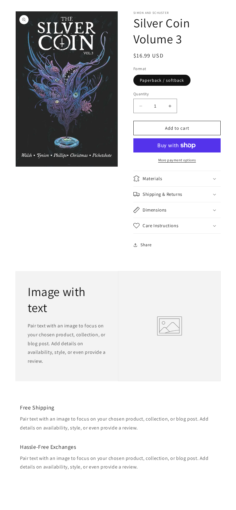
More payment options (177, 160)
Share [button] (146, 244)
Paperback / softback (162, 80)
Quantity (141, 94)
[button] (177, 178)
